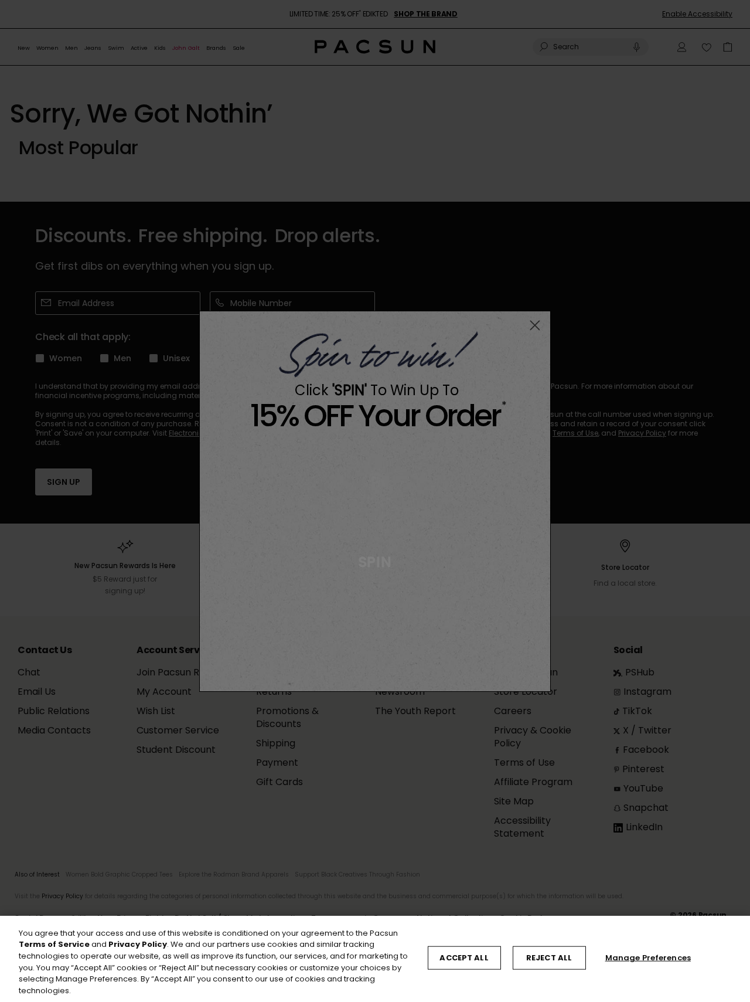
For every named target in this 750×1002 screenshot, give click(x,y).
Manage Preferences (648, 957)
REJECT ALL (549, 957)
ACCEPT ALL (463, 957)
